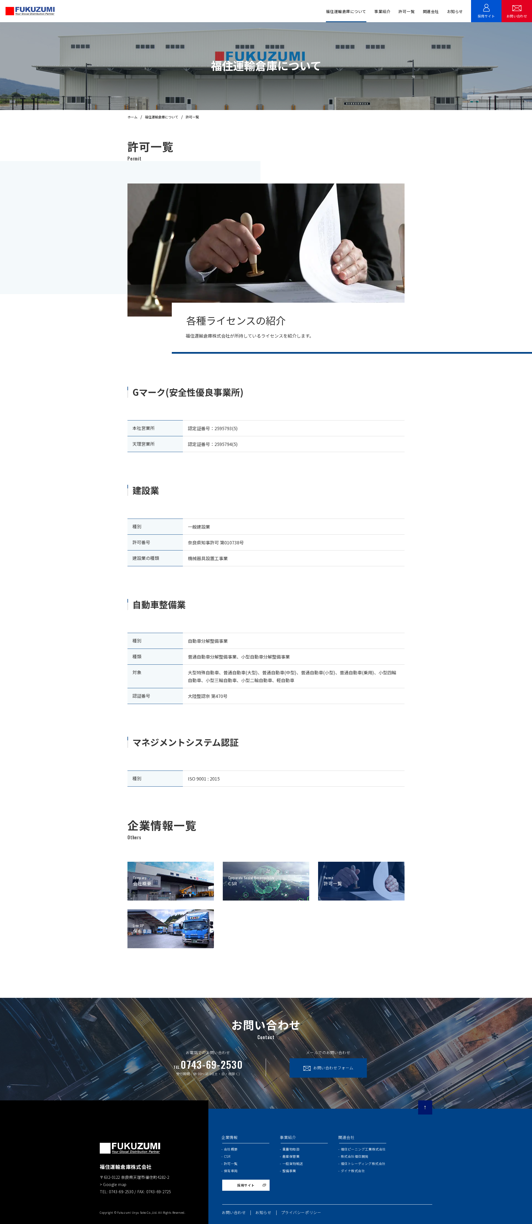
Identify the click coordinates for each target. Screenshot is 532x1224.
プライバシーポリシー (301, 1212)
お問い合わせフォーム (333, 1067)
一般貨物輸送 (292, 1163)
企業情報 (229, 1137)
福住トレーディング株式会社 (363, 1163)
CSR (227, 1156)
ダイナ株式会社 (353, 1170)
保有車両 (231, 1170)
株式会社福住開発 (355, 1156)
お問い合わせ (517, 16)
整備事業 (289, 1170)
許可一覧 (406, 11)
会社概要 (231, 1149)
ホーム (132, 116)
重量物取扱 (291, 1149)
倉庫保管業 (291, 1156)
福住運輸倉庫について (161, 116)
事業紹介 (288, 1137)
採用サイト (486, 16)
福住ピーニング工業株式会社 (363, 1149)
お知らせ (455, 11)
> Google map (113, 1184)
